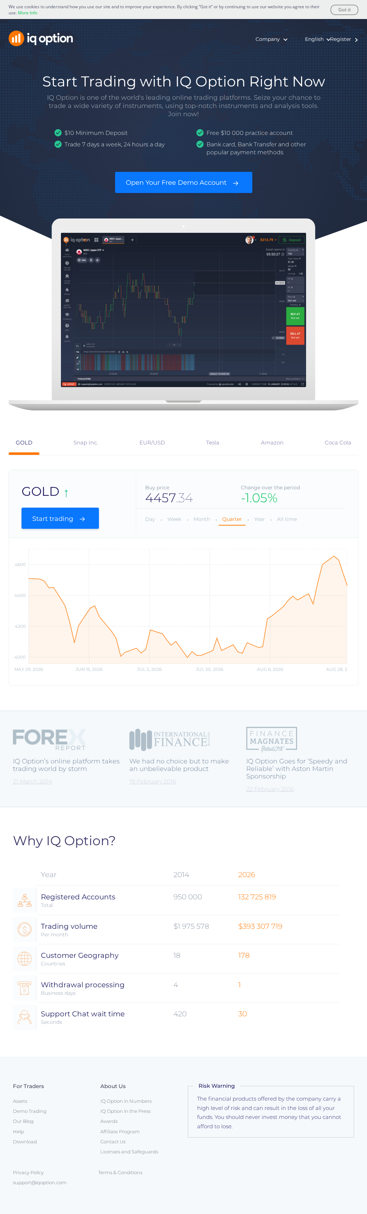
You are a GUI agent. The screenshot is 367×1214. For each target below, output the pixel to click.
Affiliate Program (120, 1131)
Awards (239, 78)
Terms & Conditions (120, 1172)
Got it (344, 10)
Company (268, 39)
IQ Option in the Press (258, 66)
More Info (27, 13)
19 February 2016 (152, 781)
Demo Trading (30, 1111)
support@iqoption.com (40, 1182)
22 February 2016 (270, 789)
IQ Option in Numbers (258, 55)
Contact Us (112, 1141)
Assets (20, 1101)
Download (25, 1141)
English (314, 39)
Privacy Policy (28, 1172)
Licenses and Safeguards (129, 1151)
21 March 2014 (32, 781)
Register (340, 39)
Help (18, 1131)
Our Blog (23, 1121)
